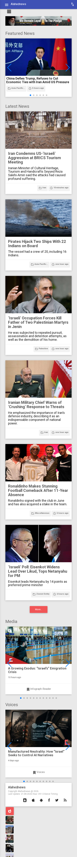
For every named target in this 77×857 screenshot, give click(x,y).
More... (38, 609)
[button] (25, 800)
